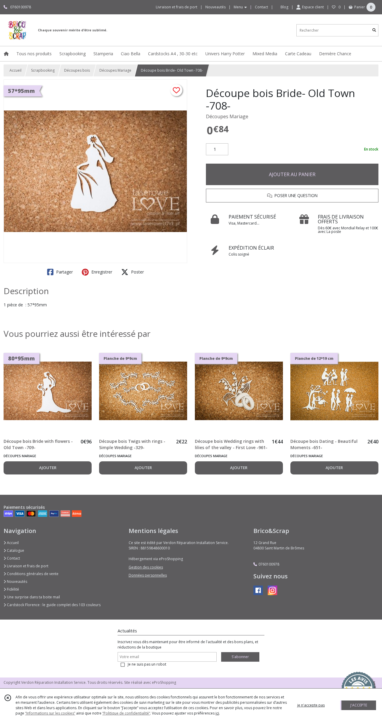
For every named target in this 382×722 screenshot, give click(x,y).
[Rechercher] (374, 30)
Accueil (15, 70)
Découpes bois (77, 70)
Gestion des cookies (146, 567)
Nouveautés (16, 581)
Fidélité (12, 589)
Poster (137, 272)
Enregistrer (101, 272)
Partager (64, 272)
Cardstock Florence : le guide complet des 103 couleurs (53, 604)
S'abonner (240, 656)
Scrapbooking (43, 70)
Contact (261, 7)
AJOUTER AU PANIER (292, 174)
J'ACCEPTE (358, 705)
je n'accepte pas (311, 705)
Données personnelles (148, 575)
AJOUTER (47, 467)
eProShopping (164, 682)
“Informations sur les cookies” (50, 713)
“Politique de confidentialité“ (126, 713)
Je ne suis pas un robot (147, 664)
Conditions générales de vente (32, 573)
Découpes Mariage (115, 70)
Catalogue (15, 550)
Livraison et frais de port (27, 566)
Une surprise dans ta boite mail (33, 597)
